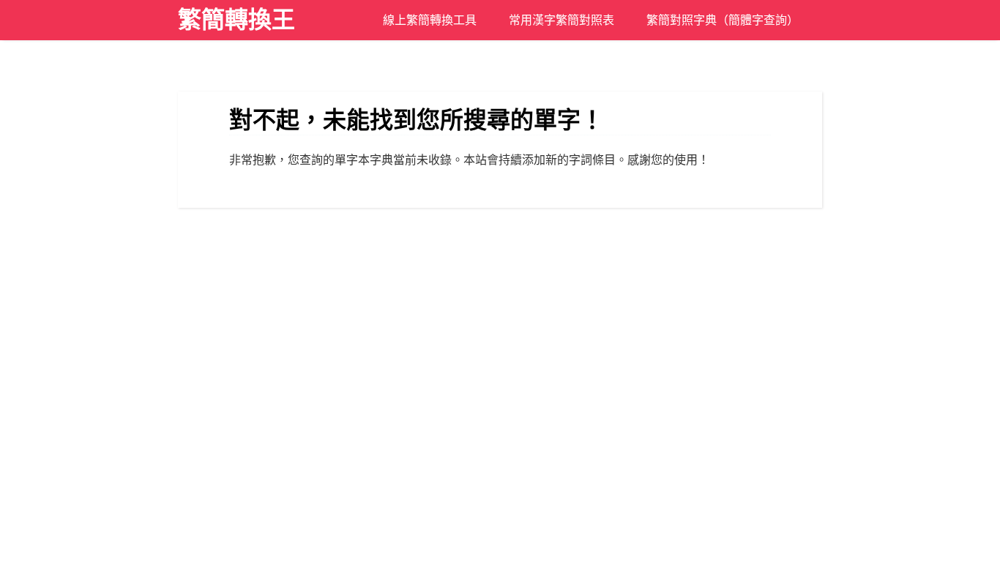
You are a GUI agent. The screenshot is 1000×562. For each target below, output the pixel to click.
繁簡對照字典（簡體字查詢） (722, 20)
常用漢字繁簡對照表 (561, 20)
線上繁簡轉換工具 (430, 20)
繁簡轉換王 (236, 20)
